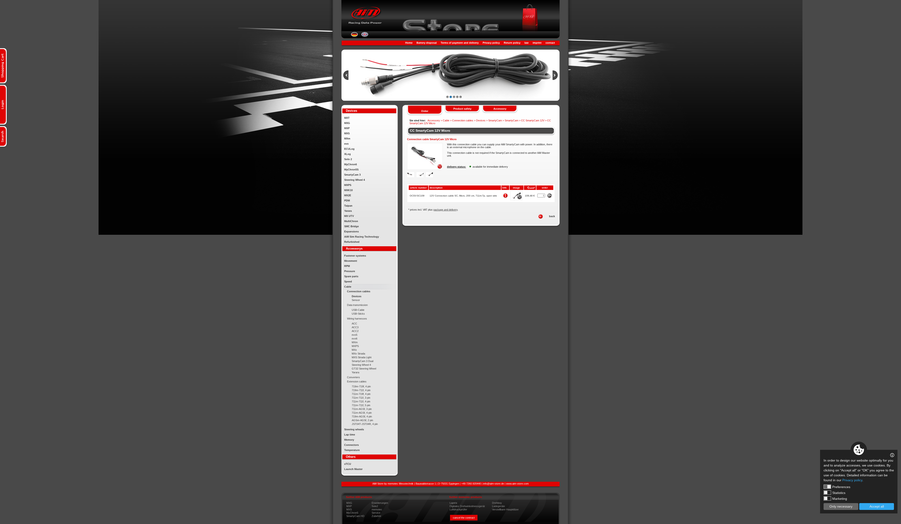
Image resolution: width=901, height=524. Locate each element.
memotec (377, 509)
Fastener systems (355, 255)
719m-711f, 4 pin (361, 390)
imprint (537, 42)
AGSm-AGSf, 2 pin (362, 420)
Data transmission (357, 305)
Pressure (349, 271)
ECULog (349, 148)
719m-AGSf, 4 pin (362, 416)
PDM (347, 200)
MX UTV (349, 216)
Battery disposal (426, 42)
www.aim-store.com (517, 483)
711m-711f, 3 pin (361, 397)
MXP (347, 128)
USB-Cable (358, 309)
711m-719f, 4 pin (361, 394)
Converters (353, 377)
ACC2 (355, 331)
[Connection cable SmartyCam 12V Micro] (425, 168)
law (526, 42)
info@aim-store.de (493, 483)
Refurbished (351, 241)
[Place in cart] (549, 195)
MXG (347, 123)
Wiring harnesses (357, 318)
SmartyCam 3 (352, 174)
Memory (349, 439)
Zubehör (376, 516)
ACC (354, 323)
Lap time (349, 434)
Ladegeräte (498, 506)
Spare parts (351, 276)
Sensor (356, 300)
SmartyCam (495, 120)
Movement (350, 260)
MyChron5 (352, 512)
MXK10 (348, 190)
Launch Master (353, 469)
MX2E (347, 195)
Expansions (351, 231)
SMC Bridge (351, 226)
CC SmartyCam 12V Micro (430, 130)
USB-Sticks (358, 313)
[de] (354, 36)
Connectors (351, 444)
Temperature (352, 450)
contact (550, 42)
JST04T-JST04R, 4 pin (365, 424)
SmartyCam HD (355, 516)
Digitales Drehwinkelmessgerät (467, 506)
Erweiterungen (380, 502)
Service (376, 512)
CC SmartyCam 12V (532, 120)
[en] (364, 36)
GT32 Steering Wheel (364, 368)
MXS (347, 133)
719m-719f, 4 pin (361, 386)
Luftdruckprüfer (458, 509)
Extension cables (357, 381)
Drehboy (497, 502)
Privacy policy (491, 42)
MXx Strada (358, 353)
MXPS (347, 185)
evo (346, 143)
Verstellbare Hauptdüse (505, 509)
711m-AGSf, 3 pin (362, 409)
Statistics (838, 493)
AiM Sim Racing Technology (361, 236)
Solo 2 (348, 159)
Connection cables (358, 291)
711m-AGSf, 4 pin (362, 412)
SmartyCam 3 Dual (362, 361)
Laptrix (453, 502)
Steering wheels (354, 429)
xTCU (347, 463)
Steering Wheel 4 (354, 179)
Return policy (512, 42)
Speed (348, 281)
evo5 (354, 334)
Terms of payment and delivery (460, 42)
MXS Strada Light (361, 357)
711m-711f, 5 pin (361, 405)
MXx (354, 349)
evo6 (354, 338)
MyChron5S (351, 169)
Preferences (841, 487)
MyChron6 (350, 164)
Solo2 (375, 506)
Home (408, 42)
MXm (347, 138)
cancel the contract (464, 517)
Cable (347, 286)
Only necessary (840, 506)
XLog (347, 154)
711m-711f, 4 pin (361, 401)
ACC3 (355, 327)
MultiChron (351, 221)
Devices (356, 296)
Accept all (877, 506)
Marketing (839, 499)
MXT (347, 117)
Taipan (348, 205)
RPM (347, 266)
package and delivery (445, 209)
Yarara (348, 210)
